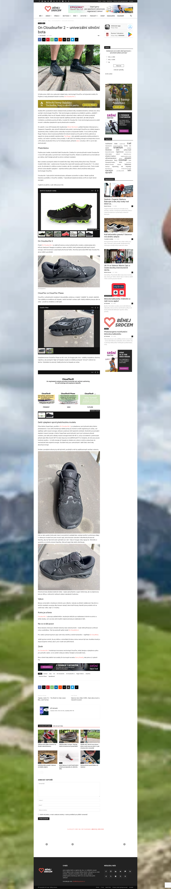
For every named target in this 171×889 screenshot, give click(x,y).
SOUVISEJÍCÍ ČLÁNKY (45, 726)
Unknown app (116, 26)
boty (50, 673)
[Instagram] (42, 1)
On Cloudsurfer (60, 673)
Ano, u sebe (111, 57)
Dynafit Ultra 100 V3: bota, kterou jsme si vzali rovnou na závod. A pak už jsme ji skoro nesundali (90, 746)
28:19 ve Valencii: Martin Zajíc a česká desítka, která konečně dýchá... (117, 267)
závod (120, 158)
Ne (109, 62)
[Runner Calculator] (107, 36)
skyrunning (115, 166)
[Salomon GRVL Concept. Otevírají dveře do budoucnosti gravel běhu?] (69, 736)
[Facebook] (39, 1)
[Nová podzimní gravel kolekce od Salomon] (90, 757)
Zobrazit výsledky (119, 70)
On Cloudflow (94, 635)
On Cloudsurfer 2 (69, 96)
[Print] (68, 39)
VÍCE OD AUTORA (58, 726)
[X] (65, 1)
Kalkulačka (111, 16)
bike (115, 143)
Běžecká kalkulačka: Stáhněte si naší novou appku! (117, 300)
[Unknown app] (107, 29)
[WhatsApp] (52, 39)
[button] (131, 16)
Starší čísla (109, 1)
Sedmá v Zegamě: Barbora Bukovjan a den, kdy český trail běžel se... (116, 201)
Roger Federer (80, 673)
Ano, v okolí (111, 59)
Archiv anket (108, 74)
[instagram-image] (47, 844)
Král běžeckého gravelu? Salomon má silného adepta (118, 235)
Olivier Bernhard (72, 127)
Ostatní (83, 16)
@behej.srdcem (98, 829)
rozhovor (108, 143)
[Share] (57, 1)
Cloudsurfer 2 (42, 616)
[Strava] (60, 1)
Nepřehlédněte (108, 295)
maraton (109, 170)
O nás (104, 1)
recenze (45, 673)
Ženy (74, 16)
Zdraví (48, 16)
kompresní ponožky (126, 168)
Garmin (119, 164)
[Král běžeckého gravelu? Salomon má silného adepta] (47, 757)
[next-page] (42, 772)
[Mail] (48, 1)
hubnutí (107, 166)
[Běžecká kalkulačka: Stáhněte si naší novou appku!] (118, 289)
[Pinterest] (48, 39)
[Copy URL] (76, 39)
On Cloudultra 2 (74, 630)
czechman (128, 162)
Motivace (66, 16)
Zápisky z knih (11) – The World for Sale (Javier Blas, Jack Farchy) (52, 699)
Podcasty (93, 16)
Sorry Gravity (79, 657)
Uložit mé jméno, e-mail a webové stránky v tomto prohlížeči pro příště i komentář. (64, 814)
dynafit (108, 172)
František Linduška (108, 239)
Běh (40, 16)
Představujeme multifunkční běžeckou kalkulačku (115, 333)
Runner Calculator (117, 33)
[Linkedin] (45, 1)
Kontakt (131, 1)
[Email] (64, 39)
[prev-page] (39, 772)
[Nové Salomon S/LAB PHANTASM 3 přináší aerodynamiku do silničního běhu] (69, 757)
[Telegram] (62, 1)
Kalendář (120, 16)
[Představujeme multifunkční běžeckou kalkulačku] (118, 322)
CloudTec (88, 673)
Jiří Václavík (42, 35)
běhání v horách (109, 164)
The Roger (67, 136)
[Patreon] (51, 1)
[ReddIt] (60, 39)
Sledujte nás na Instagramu (79, 829)
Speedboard (52, 676)
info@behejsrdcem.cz (79, 881)
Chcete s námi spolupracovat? (121, 1)
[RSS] (54, 1)
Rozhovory (107, 196)
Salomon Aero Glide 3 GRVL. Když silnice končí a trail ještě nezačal (85, 699)
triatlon (118, 147)
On (54, 673)
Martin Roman (107, 206)
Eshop (103, 16)
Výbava (56, 16)
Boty (49, 20)
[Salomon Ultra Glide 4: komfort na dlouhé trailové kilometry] (47, 736)
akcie (78, 141)
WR (122, 166)
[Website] (68, 1)
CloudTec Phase (43, 676)
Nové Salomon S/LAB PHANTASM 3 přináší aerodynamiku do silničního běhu (68, 767)
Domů (99, 1)
